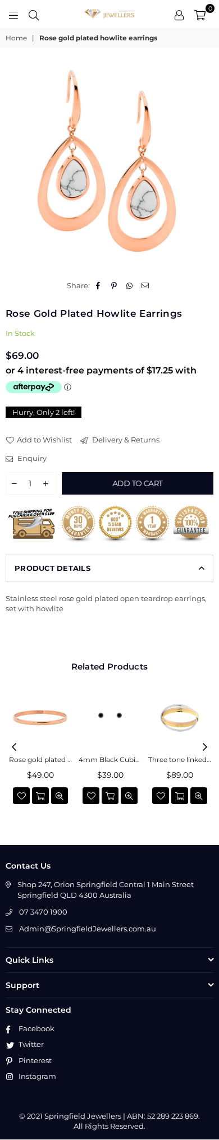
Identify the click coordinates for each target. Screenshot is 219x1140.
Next (205, 747)
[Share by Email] (146, 285)
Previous (14, 747)
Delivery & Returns (124, 439)
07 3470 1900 (43, 911)
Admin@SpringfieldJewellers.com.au (87, 928)
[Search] (34, 14)
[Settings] (179, 14)
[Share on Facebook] (98, 285)
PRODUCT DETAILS (52, 568)
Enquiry (31, 458)
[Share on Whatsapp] (130, 285)
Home (16, 38)
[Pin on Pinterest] (114, 285)
